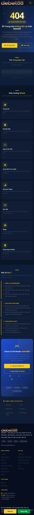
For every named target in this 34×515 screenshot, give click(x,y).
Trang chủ (3, 454)
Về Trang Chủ (10, 45)
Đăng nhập (4, 486)
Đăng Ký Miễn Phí (18, 366)
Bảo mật (22, 409)
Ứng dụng (4, 463)
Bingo (2, 474)
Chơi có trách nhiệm (9, 413)
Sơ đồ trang (23, 412)
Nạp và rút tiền (5, 471)
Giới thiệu (8, 405)
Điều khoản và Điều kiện (24, 457)
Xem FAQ (26, 45)
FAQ (21, 405)
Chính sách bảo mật (23, 460)
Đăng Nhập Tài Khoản (18, 371)
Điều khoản (9, 409)
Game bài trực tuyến (6, 466)
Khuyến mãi (4, 469)
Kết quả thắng (5, 457)
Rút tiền (3, 460)
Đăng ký (3, 483)
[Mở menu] (30, 3)
